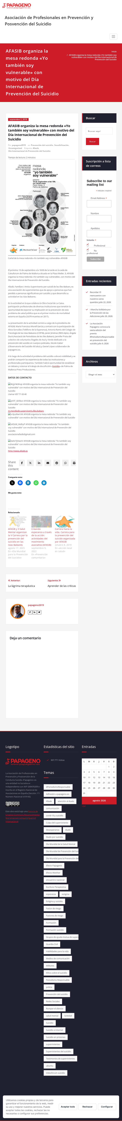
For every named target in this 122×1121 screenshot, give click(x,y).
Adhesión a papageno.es (57, 794)
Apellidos (95, 228)
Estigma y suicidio (54, 901)
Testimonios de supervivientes (60, 1058)
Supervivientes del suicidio (58, 1051)
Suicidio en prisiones (55, 1037)
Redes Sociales (53, 1001)
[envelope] (47, 463)
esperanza (51, 894)
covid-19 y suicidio (54, 815)
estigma (65, 894)
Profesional (99, 245)
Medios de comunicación (58, 958)
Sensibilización (61, 145)
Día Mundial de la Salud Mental (60, 844)
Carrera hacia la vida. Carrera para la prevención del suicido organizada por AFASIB (65, 535)
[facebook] (22, 463)
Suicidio (56, 366)
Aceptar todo (68, 1106)
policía (49, 987)
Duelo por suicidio (54, 837)
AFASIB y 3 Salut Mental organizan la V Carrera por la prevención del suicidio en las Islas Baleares (17, 536)
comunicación (52, 808)
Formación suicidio (55, 929)
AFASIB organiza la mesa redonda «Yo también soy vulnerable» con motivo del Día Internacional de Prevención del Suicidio (93, 57)
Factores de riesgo (54, 915)
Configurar (107, 1106)
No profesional (92, 252)
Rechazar (87, 1106)
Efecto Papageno (54, 865)
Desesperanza (52, 829)
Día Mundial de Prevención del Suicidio (64, 851)
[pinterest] (56, 463)
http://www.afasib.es (18, 450)
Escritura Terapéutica (56, 887)
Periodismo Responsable (57, 979)
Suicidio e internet (54, 1030)
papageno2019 (19, 145)
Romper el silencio (54, 1008)
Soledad (68, 1015)
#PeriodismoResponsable (58, 786)
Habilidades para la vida (57, 951)
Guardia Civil (52, 944)
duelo (68, 829)
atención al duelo (66, 801)
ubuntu (49, 1065)
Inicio (114, 51)
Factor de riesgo (53, 908)
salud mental (52, 1015)
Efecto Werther (53, 872)
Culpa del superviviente (57, 822)
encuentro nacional (55, 879)
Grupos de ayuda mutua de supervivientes (66, 937)
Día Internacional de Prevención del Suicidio (29, 151)
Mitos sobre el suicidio (56, 972)
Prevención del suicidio (42, 145)
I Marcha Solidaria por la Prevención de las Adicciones (100, 313)
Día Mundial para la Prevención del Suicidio (66, 858)
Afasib (36, 148)
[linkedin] (39, 463)
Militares (50, 965)
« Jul (83, 806)
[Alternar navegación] (113, 37)
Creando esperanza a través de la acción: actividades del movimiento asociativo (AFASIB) (41, 536)
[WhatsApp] (65, 463)
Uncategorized (15, 148)
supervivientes (53, 1044)
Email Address (99, 198)
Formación (51, 922)
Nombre (95, 213)
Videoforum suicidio (55, 1072)
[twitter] (30, 463)
